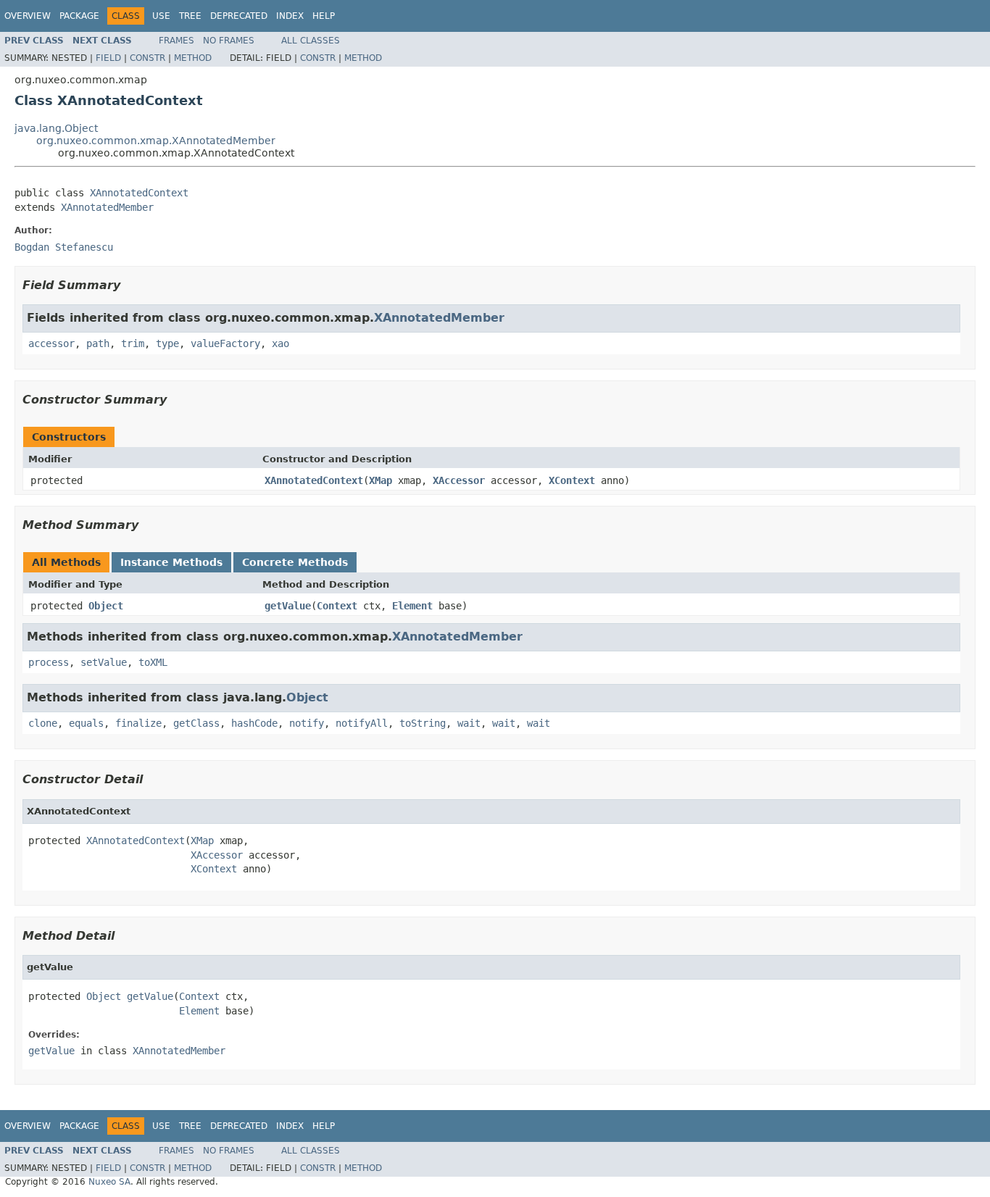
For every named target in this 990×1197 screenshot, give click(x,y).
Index (290, 16)
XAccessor (459, 480)
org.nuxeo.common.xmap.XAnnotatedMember (155, 140)
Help (323, 16)
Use (161, 16)
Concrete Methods (295, 562)
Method (193, 58)
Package (79, 16)
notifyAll (362, 723)
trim (132, 343)
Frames (176, 41)
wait (469, 723)
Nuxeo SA (109, 1182)
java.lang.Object (56, 128)
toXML (152, 662)
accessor (51, 343)
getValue (288, 606)
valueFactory (225, 343)
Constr (147, 58)
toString (422, 723)
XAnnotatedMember (107, 207)
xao (280, 343)
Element (412, 606)
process (48, 662)
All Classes (310, 41)
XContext (572, 480)
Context (337, 606)
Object (105, 606)
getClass (196, 723)
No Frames (228, 41)
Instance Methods (171, 562)
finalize (138, 723)
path (97, 343)
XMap (380, 480)
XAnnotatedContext (139, 193)
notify (306, 723)
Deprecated (238, 16)
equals (86, 723)
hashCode (254, 723)
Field (108, 58)
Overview (27, 16)
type (167, 343)
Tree (190, 16)
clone (42, 723)
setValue (103, 662)
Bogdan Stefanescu (63, 247)
